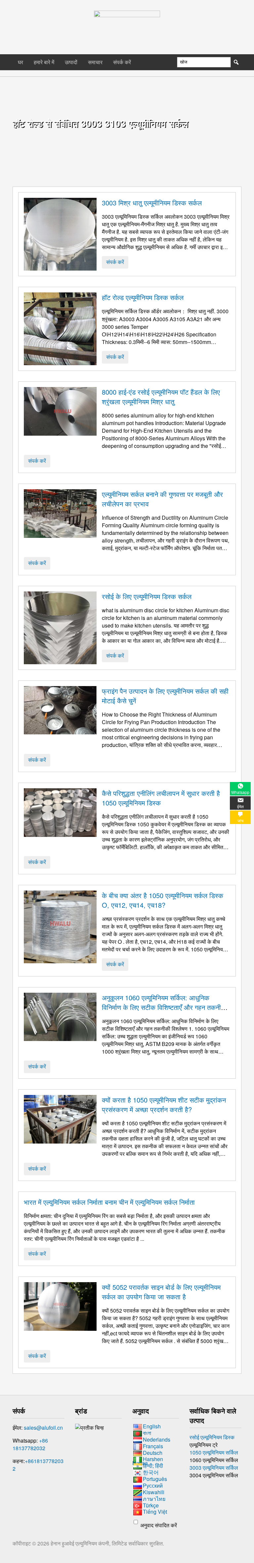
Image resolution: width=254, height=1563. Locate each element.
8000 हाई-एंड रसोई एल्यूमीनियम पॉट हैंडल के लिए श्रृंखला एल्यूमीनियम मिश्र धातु (161, 396)
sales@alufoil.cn (43, 1427)
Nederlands (156, 1439)
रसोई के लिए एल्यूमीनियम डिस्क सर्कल (146, 596)
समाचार (95, 62)
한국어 (151, 1472)
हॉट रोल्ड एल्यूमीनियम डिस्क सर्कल (143, 297)
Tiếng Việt (155, 1512)
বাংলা (147, 1433)
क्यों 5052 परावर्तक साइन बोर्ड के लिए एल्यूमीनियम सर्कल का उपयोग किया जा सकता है (161, 1291)
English (152, 1426)
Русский (153, 1485)
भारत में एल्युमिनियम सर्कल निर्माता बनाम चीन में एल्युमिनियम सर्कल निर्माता (109, 1202)
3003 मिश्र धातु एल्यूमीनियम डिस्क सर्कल (152, 202)
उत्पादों (71, 62)
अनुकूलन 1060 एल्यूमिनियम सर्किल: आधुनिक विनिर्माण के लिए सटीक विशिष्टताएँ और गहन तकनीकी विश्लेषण (165, 1007)
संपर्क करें (122, 62)
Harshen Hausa (147, 1461)
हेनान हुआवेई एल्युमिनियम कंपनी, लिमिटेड (89, 1543)
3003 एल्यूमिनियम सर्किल (214, 1467)
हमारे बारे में (44, 62)
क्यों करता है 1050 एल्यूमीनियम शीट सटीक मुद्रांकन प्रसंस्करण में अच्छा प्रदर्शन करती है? (164, 1104)
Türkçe (151, 1505)
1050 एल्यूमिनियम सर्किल (214, 1452)
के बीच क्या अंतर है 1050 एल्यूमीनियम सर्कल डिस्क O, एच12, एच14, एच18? (162, 900)
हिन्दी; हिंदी (153, 1465)
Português (155, 1479)
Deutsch (152, 1452)
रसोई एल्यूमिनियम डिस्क (212, 1437)
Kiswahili (153, 1492)
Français (153, 1446)
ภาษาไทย (154, 1498)
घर (20, 62)
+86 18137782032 (30, 1444)
